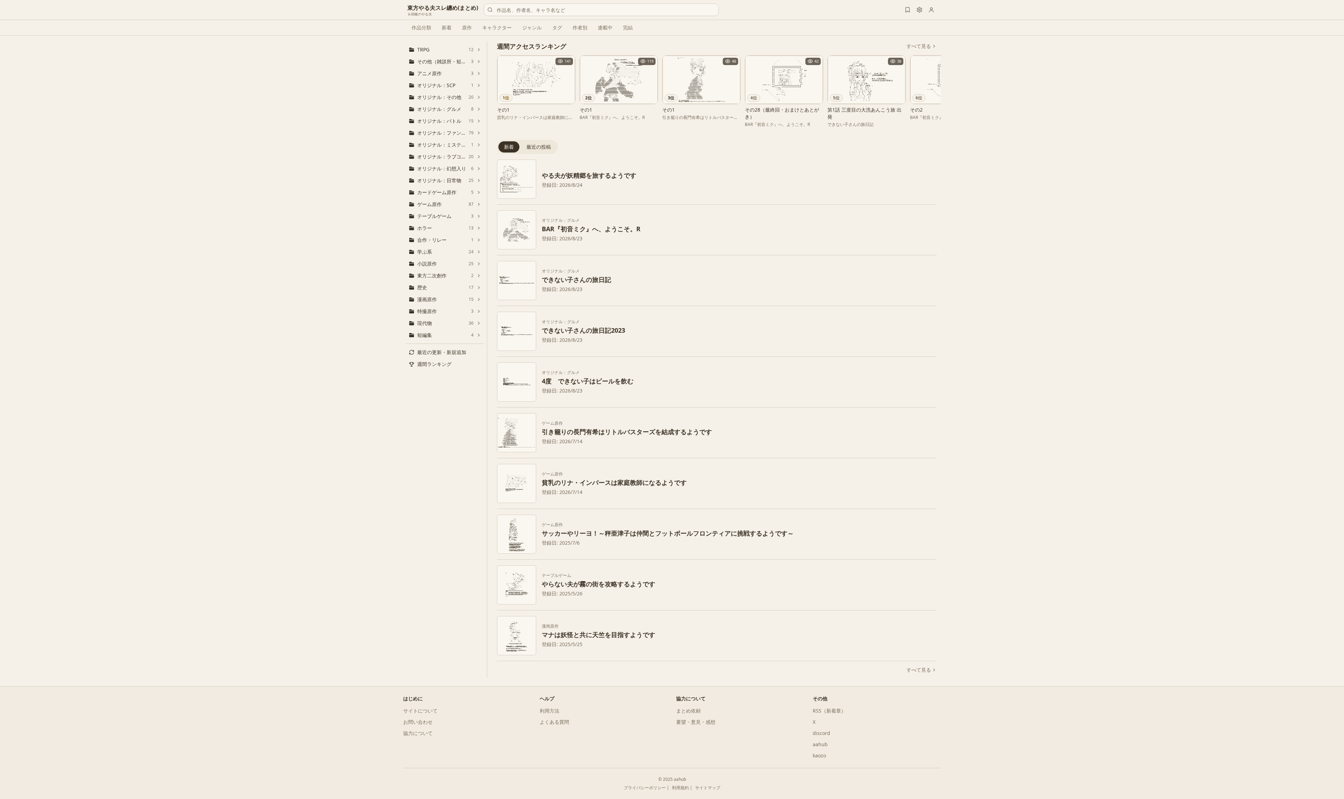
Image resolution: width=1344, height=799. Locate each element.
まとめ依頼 (688, 710)
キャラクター (497, 27)
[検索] (490, 10)
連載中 (605, 27)
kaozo (819, 755)
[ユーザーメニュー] (931, 10)
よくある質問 (554, 722)
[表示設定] (919, 10)
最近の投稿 (538, 146)
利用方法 (549, 710)
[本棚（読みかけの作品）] (907, 10)
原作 (467, 27)
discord (821, 733)
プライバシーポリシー (645, 788)
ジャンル (532, 27)
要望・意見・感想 (695, 722)
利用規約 (680, 788)
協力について (418, 733)
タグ (557, 27)
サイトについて (420, 710)
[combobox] (601, 9)
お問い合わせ (418, 722)
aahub (820, 744)
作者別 (580, 27)
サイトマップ (707, 788)
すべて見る (918, 46)
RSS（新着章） (829, 710)
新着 (446, 27)
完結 (628, 27)
